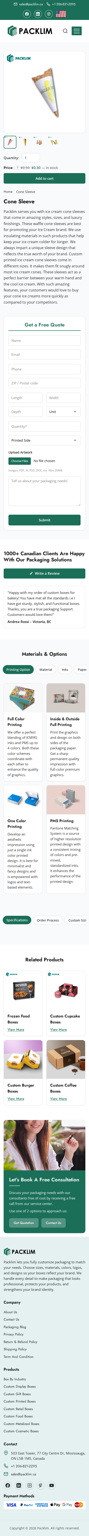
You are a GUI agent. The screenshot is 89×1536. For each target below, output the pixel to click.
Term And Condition (19, 1356)
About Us (10, 1312)
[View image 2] (24, 142)
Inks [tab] (65, 669)
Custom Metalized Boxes (21, 1423)
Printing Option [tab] (18, 669)
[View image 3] (39, 142)
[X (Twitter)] (19, 1485)
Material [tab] (45, 669)
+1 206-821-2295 (24, 1466)
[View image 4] (53, 142)
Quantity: (11, 157)
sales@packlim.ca (23, 1474)
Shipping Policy (15, 1349)
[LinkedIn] (38, 14)
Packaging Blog (15, 1326)
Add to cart (45, 178)
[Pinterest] (41, 1485)
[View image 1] (10, 142)
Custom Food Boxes (18, 1416)
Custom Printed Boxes (20, 1401)
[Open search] (65, 30)
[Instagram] (49, 14)
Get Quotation (24, 1223)
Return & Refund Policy (20, 1341)
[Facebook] (27, 14)
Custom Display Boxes (20, 1386)
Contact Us (53, 1223)
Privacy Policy (14, 1334)
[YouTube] (51, 1485)
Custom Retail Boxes (18, 1408)
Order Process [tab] (48, 920)
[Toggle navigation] (77, 31)
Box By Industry (15, 1379)
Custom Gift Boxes (17, 1394)
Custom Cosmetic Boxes (21, 1431)
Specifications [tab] (17, 920)
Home (8, 191)
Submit (44, 520)
